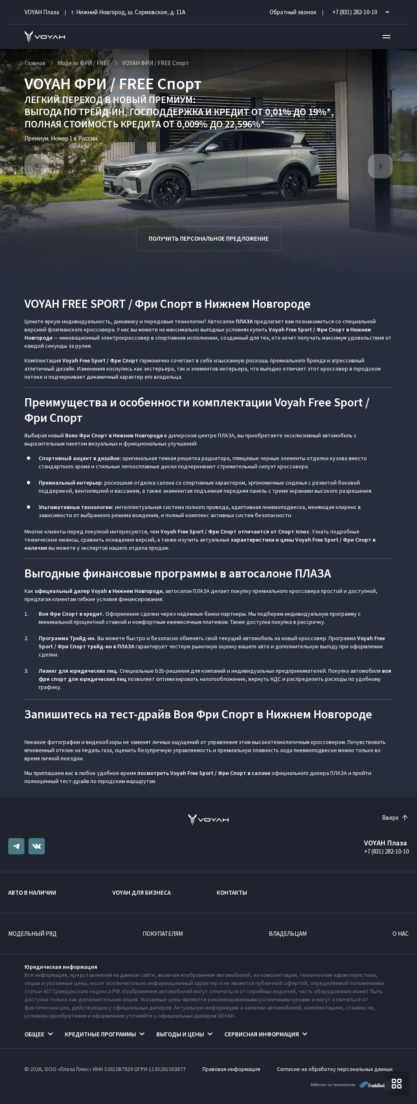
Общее (34, 1034)
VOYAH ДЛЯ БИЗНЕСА (141, 892)
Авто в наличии (32, 892)
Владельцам (288, 933)
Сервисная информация (261, 1034)
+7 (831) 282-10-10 (386, 851)
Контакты (232, 892)
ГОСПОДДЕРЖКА (166, 111)
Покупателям (163, 933)
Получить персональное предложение (209, 238)
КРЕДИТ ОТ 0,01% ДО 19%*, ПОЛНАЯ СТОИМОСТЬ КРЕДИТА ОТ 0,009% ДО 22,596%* (179, 117)
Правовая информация (231, 1069)
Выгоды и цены (180, 1034)
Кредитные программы (100, 1034)
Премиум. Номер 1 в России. (61, 138)
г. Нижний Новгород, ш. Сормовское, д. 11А (128, 12)
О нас (401, 933)
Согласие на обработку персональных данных (335, 1069)
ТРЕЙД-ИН (102, 111)
